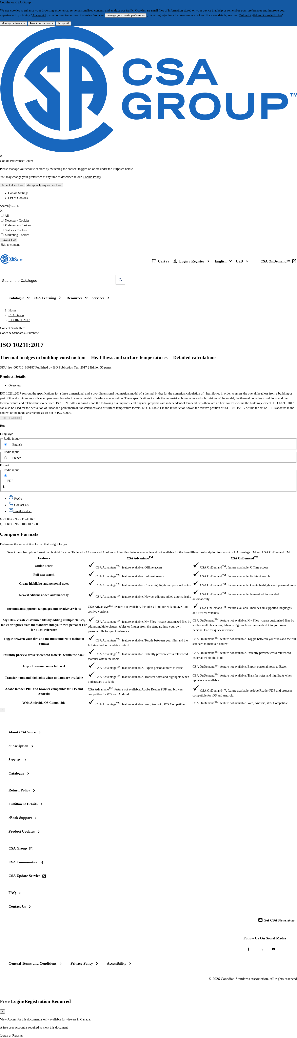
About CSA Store (22, 732)
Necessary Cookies (17, 220)
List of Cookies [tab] (18, 198)
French (16, 458)
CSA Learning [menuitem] (45, 298)
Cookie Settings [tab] (18, 193)
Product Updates (21, 831)
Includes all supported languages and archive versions (44, 608)
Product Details (12, 376)
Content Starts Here (12, 328)
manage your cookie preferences (126, 15)
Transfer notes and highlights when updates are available (44, 677)
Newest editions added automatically (44, 595)
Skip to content (10, 244)
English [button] (220, 261)
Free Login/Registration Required (35, 1001)
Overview (14, 385)
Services (14, 760)
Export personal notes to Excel (44, 666)
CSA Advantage (140, 558)
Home (12, 310)
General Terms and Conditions (32, 963)
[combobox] (60, 280)
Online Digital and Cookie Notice (260, 15)
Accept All (39, 15)
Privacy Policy (82, 963)
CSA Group (16, 315)
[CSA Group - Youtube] (274, 949)
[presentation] (1, 156)
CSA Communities (22, 862)
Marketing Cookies (17, 235)
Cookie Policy (92, 177)
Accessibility (116, 963)
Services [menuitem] (98, 298)
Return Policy (19, 790)
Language (6, 433)
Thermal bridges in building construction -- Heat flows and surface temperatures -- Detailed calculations (108, 357)
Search (4, 206)
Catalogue (16, 773)
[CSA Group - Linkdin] (261, 949)
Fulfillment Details (23, 804)
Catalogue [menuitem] (16, 298)
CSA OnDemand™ (275, 261)
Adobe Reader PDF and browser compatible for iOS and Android (44, 691)
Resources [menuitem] (74, 298)
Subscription (18, 746)
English (17, 444)
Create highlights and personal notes (44, 583)
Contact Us (17, 906)
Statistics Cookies (16, 230)
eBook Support (20, 818)
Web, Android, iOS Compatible (43, 702)
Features (44, 558)
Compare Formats (19, 534)
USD (239, 261)
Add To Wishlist (11, 417)
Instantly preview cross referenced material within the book (43, 655)
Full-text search (44, 574)
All (7, 215)
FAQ (12, 893)
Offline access (44, 565)
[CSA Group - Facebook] (248, 949)
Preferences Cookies (18, 225)
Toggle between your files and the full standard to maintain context (44, 641)
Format (4, 465)
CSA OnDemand (244, 558)
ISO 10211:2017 (19, 320)
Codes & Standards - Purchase (19, 333)
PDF (10, 480)
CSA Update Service (24, 876)
